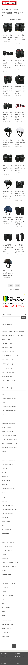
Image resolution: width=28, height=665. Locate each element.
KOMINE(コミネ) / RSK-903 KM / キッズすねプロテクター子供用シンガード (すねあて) (20, 221)
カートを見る (3, 663)
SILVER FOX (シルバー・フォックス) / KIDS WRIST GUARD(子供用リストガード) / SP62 (20, 90)
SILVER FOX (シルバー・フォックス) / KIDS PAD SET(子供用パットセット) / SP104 (8, 116)
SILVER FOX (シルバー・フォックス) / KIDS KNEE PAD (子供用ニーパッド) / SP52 (20, 64)
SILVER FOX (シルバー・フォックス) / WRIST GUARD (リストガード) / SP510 (20, 195)
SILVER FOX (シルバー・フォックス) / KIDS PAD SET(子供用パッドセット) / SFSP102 (20, 116)
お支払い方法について (5, 656)
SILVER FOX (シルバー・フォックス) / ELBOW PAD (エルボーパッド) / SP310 (8, 169)
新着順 (19, 19)
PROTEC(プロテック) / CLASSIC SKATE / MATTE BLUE (8, 219)
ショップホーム (4, 653)
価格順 (15, 19)
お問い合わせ (17, 653)
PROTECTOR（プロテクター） (13, 9)
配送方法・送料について (19, 656)
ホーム (3, 9)
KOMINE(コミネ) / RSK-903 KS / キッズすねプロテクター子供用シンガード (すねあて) (8, 247)
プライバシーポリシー (19, 663)
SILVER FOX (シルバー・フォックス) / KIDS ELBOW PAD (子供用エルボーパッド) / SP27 (8, 90)
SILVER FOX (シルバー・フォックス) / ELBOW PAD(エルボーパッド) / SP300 (20, 37)
